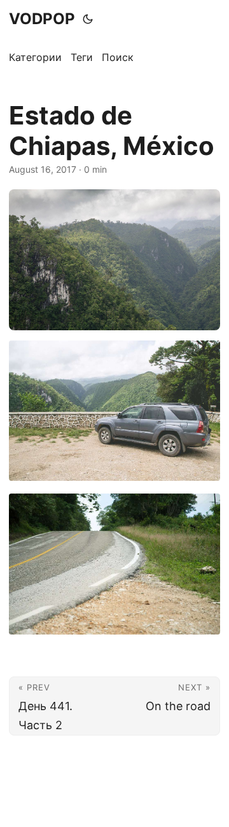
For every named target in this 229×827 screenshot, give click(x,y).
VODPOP (42, 19)
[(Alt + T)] (87, 19)
